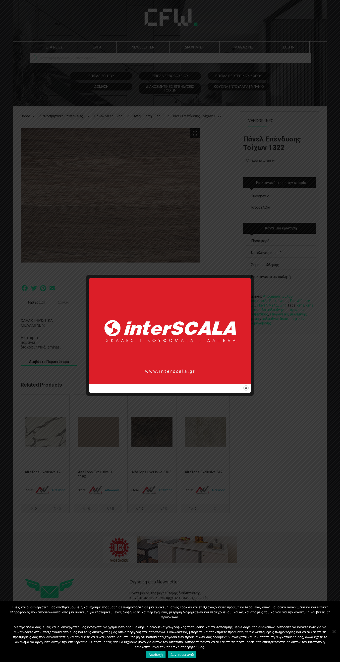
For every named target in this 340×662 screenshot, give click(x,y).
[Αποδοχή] (333, 631)
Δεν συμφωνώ (182, 655)
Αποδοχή (156, 655)
